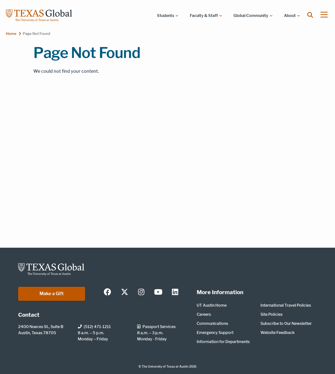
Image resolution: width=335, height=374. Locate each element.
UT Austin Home (212, 305)
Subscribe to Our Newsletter (286, 323)
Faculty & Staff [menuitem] (204, 15)
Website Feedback (277, 332)
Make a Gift (51, 293)
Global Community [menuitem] (250, 15)
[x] (124, 292)
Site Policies (271, 314)
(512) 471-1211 (97, 326)
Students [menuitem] (165, 15)
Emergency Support (215, 332)
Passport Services (159, 326)
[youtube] (158, 292)
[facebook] (107, 292)
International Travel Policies (285, 305)
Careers (204, 314)
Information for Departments (223, 341)
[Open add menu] (324, 14)
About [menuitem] (290, 15)
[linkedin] (175, 292)
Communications (212, 323)
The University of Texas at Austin (165, 366)
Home (11, 33)
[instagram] (141, 292)
